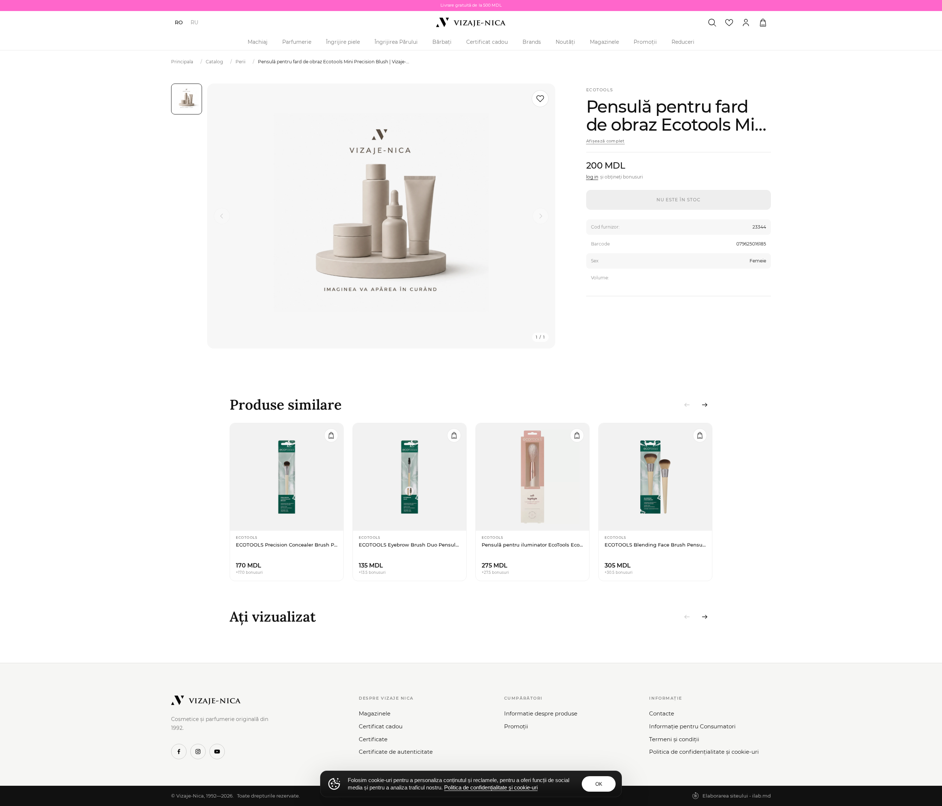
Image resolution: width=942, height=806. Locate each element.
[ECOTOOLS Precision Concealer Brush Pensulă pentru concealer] (286, 477)
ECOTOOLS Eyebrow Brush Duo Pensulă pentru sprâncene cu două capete (409, 545)
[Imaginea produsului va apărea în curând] (186, 99)
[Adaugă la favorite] (540, 98)
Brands (532, 42)
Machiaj (258, 42)
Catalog (214, 61)
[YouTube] (217, 751)
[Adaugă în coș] (331, 435)
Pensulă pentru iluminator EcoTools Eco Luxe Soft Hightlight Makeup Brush (532, 545)
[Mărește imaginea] (381, 216)
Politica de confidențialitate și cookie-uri (704, 751)
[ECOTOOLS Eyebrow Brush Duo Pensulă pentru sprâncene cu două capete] (409, 477)
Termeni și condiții (674, 739)
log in (592, 177)
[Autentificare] (746, 22)
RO (179, 22)
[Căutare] (712, 22)
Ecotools (599, 89)
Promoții (645, 42)
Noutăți (565, 42)
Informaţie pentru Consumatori (692, 726)
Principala (182, 61)
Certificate (373, 739)
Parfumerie (296, 42)
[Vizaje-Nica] (471, 22)
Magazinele (604, 42)
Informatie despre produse (540, 713)
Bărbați (441, 42)
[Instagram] (198, 751)
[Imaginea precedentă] (222, 216)
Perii (240, 61)
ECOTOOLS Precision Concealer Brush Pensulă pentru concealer (286, 545)
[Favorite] (729, 22)
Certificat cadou (487, 42)
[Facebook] (179, 751)
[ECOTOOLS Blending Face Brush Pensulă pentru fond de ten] (655, 477)
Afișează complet (605, 141)
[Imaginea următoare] (540, 216)
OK (598, 784)
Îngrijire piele (343, 42)
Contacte (661, 713)
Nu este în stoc (678, 199)
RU (194, 22)
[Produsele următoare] (704, 405)
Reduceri (683, 42)
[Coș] (763, 22)
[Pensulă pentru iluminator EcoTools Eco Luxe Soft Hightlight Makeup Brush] (532, 477)
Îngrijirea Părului (396, 42)
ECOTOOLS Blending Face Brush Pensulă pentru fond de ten (655, 545)
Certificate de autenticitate (396, 751)
